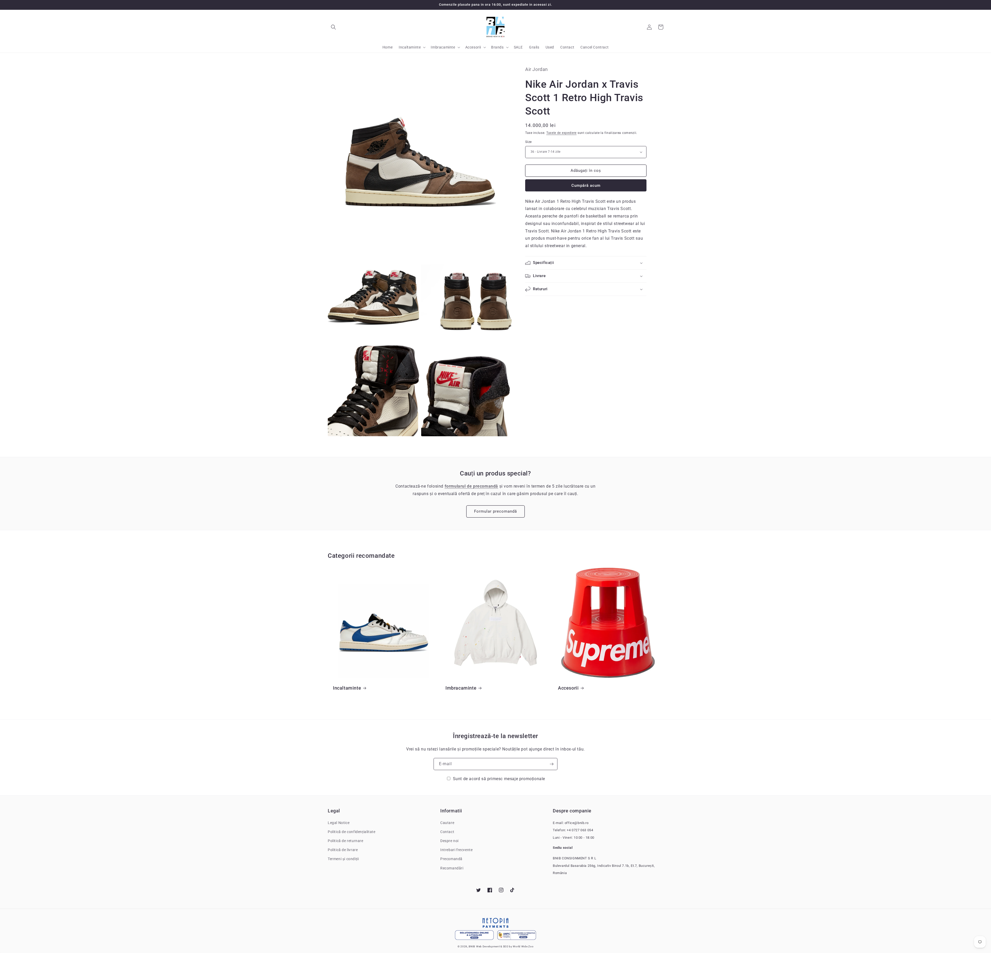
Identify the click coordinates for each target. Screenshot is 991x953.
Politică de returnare (345, 841)
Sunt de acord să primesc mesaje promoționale (499, 778)
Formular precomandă (495, 511)
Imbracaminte (460, 688)
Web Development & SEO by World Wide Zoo (504, 946)
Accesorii (568, 688)
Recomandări (451, 868)
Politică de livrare (343, 850)
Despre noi (449, 841)
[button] (333, 27)
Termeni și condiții (343, 859)
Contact (447, 832)
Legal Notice (338, 823)
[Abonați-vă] (551, 764)
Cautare (447, 823)
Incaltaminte (347, 688)
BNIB (472, 946)
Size (528, 142)
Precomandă (451, 859)
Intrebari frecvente (456, 850)
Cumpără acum (586, 185)
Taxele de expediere (561, 132)
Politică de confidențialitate (351, 832)
